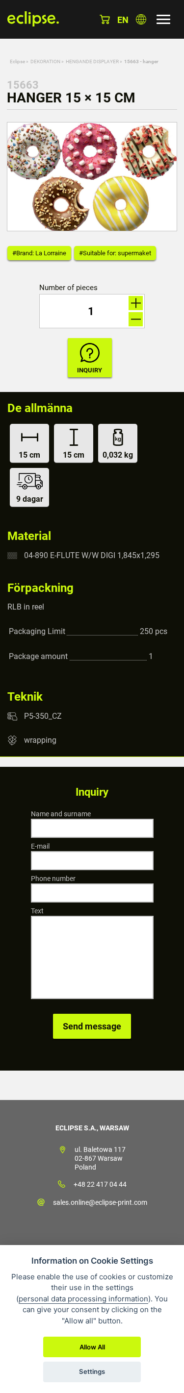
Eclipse (17, 61)
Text (37, 910)
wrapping (40, 740)
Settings (92, 1371)
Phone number (53, 878)
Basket (105, 19)
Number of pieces (68, 288)
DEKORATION (45, 61)
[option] (92, 176)
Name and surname (61, 813)
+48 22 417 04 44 (100, 1184)
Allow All (92, 1347)
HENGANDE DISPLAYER (92, 61)
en (123, 20)
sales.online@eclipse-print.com (100, 1202)
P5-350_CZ (43, 716)
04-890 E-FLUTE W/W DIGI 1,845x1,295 (91, 555)
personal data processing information (83, 1298)
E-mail (40, 846)
